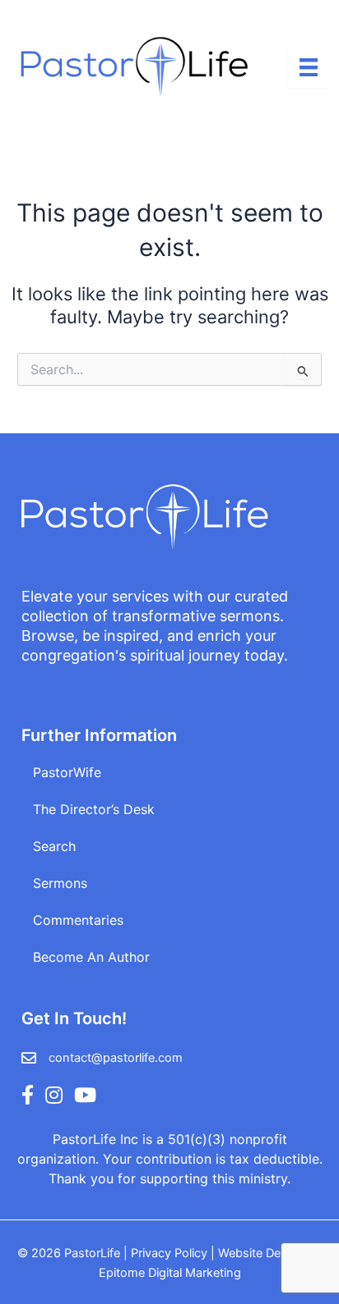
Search (54, 846)
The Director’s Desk (94, 809)
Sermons (60, 883)
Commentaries (78, 920)
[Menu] (308, 67)
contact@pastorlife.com (116, 1057)
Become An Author (91, 957)
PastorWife (67, 772)
